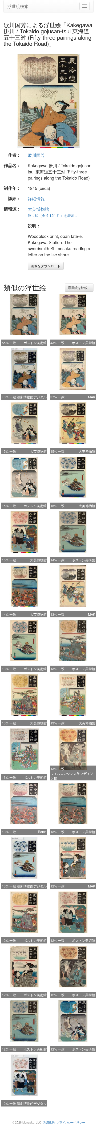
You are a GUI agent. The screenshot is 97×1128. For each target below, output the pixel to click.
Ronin (42, 831)
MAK (91, 397)
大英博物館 (38, 209)
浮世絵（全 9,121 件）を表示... (52, 215)
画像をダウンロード (46, 265)
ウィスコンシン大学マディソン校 (71, 775)
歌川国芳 (36, 155)
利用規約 (49, 1122)
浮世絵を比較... (79, 287)
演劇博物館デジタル (32, 397)
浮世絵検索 (17, 6)
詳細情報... (38, 198)
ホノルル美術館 (35, 505)
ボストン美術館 (35, 342)
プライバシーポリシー (71, 1122)
